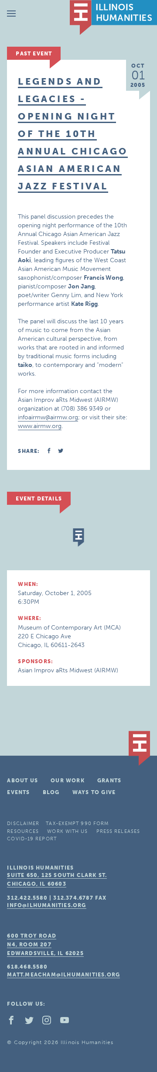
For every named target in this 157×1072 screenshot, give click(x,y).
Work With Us (67, 831)
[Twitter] (33, 1022)
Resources (23, 831)
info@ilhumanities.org (46, 905)
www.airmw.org (39, 426)
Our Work (68, 780)
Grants (109, 780)
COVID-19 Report (32, 839)
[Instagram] (50, 1022)
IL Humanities (113, 17)
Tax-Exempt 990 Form (77, 823)
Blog (51, 792)
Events (18, 792)
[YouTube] (68, 1022)
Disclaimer (23, 823)
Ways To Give (94, 792)
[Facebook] (15, 1022)
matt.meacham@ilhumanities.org (63, 975)
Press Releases (118, 831)
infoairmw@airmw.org (48, 417)
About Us (22, 780)
